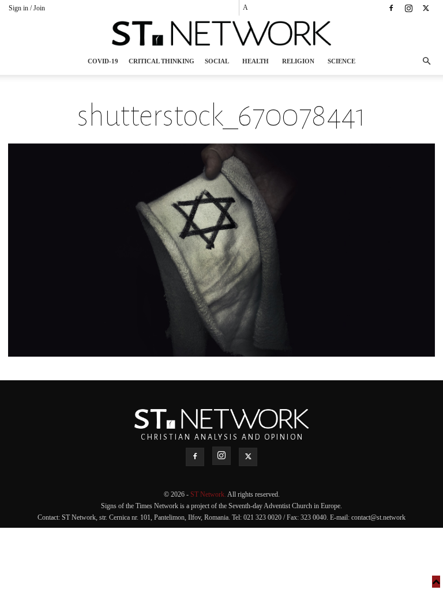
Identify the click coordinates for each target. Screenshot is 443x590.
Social (217, 61)
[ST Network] (221, 33)
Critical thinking (161, 61)
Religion (298, 61)
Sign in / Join (27, 8)
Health (255, 61)
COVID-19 (103, 61)
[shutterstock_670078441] (221, 353)
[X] (425, 8)
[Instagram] (408, 8)
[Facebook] (391, 8)
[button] (426, 61)
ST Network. (208, 494)
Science (341, 61)
